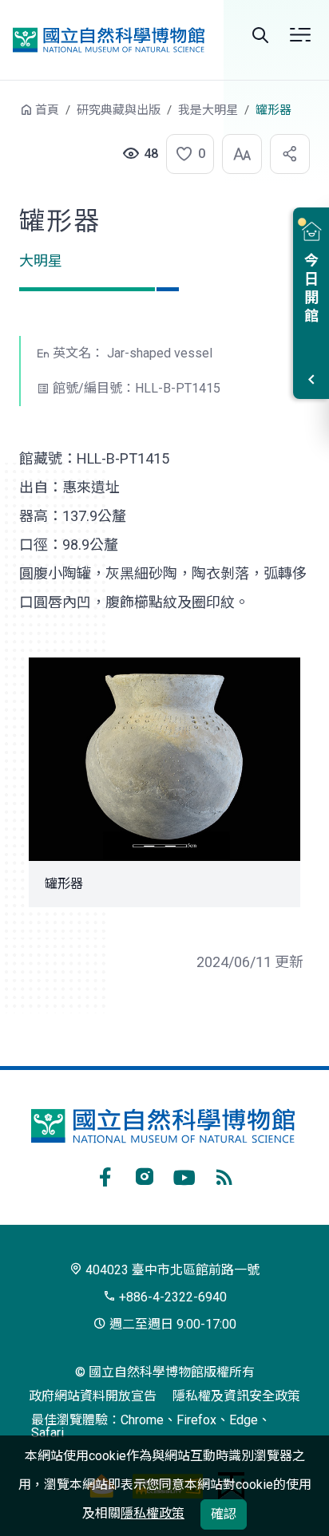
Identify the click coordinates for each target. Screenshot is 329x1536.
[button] (185, 154)
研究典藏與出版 (119, 110)
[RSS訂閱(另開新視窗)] (224, 1175)
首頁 (47, 110)
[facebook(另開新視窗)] (105, 1175)
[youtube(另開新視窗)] (184, 1175)
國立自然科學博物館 (108, 39)
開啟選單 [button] (300, 35)
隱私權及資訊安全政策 (236, 1396)
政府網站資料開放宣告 (93, 1396)
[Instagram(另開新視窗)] (145, 1175)
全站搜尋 (260, 35)
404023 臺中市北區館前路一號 (171, 1269)
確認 (223, 1514)
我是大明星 (208, 110)
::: (8, 117)
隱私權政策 (152, 1513)
